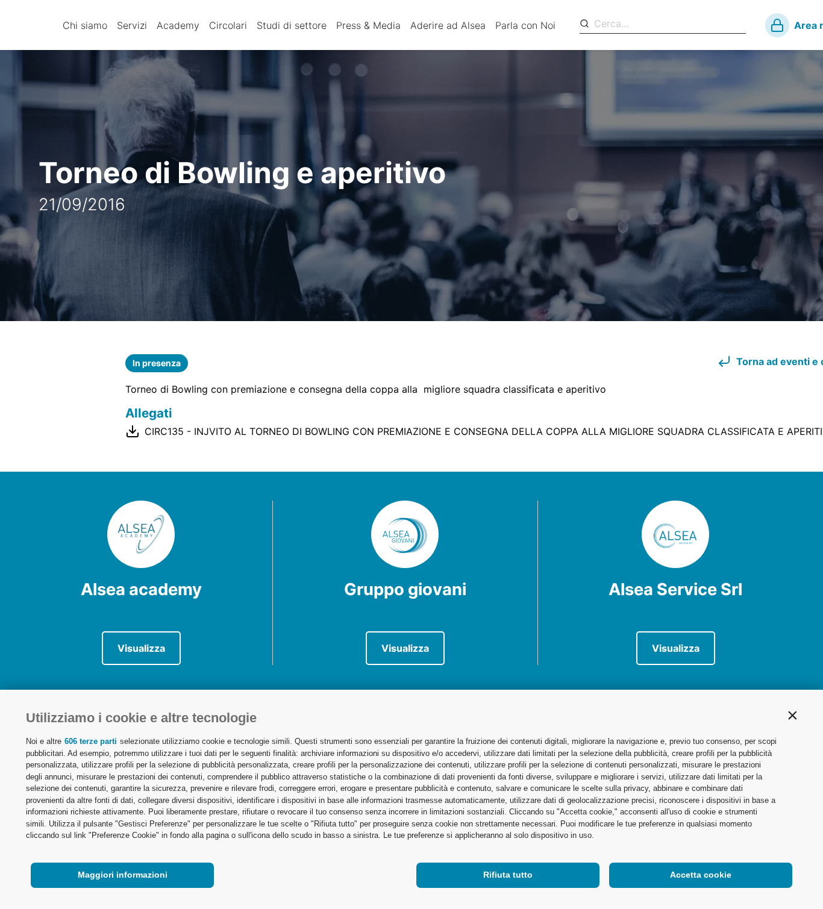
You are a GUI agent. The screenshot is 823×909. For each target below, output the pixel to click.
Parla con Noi (525, 25)
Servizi (132, 25)
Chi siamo (85, 25)
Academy (178, 25)
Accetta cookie (700, 874)
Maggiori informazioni (122, 874)
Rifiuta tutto (508, 874)
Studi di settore (292, 25)
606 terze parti (90, 741)
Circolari (228, 25)
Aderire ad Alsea (448, 25)
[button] (792, 715)
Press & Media (368, 25)
